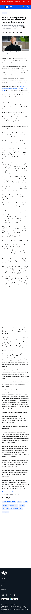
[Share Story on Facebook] (2, 32)
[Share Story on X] (6, 32)
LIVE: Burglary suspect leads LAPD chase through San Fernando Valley (15, 2)
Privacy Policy (4, 604)
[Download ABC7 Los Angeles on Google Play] (14, 599)
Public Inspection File (22, 607)
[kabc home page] (4, 573)
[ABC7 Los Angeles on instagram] (10, 595)
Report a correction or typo (8, 491)
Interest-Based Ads (12, 607)
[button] (2, 6)
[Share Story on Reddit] (10, 32)
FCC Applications (5, 609)
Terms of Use (4, 607)
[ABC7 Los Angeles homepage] (6, 7)
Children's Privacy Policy (6, 606)
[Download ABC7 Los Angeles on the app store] (5, 599)
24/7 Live (11, 7)
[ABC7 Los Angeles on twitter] (6, 595)
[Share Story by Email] (17, 32)
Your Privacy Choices (13, 604)
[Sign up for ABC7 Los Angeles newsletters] (14, 595)
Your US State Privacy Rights (19, 606)
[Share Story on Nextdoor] (13, 32)
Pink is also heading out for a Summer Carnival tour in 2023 (14, 88)
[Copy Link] (21, 32)
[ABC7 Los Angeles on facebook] (3, 595)
